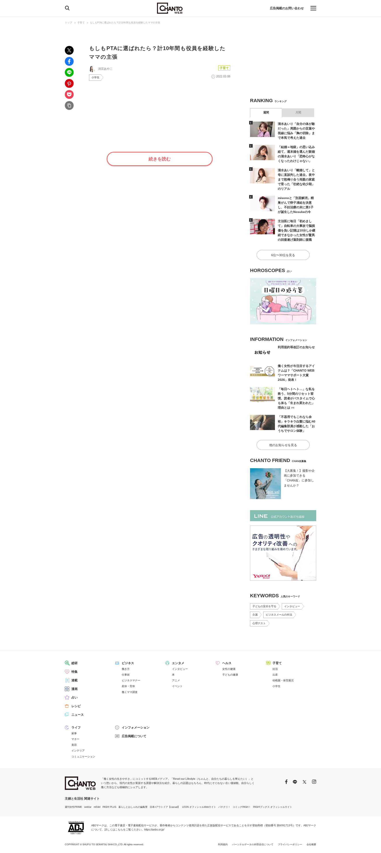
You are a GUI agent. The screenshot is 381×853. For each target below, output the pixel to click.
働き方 (126, 669)
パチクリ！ (224, 807)
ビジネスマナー (131, 680)
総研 (74, 663)
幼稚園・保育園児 (283, 680)
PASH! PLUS (109, 807)
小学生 (95, 77)
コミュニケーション (83, 756)
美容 (74, 744)
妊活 (275, 669)
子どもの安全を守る (264, 606)
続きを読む (160, 158)
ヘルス (227, 663)
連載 (74, 680)
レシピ (76, 706)
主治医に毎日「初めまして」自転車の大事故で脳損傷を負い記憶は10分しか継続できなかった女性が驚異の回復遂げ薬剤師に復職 (296, 230)
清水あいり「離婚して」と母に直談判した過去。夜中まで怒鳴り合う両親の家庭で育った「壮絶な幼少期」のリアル (296, 179)
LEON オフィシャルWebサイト (199, 807)
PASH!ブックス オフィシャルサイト (272, 807)
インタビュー (292, 606)
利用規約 (223, 844)
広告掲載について (134, 736)
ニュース (77, 714)
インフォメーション (135, 727)
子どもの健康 (230, 674)
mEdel (97, 807)
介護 (255, 614)
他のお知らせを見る (283, 445)
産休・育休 (128, 686)
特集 (74, 671)
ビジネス (128, 663)
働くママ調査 (130, 692)
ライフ (76, 727)
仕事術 (126, 674)
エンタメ (178, 663)
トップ (68, 22)
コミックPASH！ (242, 807)
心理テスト (259, 623)
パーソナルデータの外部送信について (252, 844)
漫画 (74, 689)
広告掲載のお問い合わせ (287, 8)
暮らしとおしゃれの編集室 (133, 807)
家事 (74, 733)
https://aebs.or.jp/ (154, 829)
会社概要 (311, 844)
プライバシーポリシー (290, 844)
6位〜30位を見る (283, 255)
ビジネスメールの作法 (279, 614)
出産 (275, 674)
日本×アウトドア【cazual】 (165, 807)
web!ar (88, 807)
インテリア (78, 750)
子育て (81, 22)
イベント (177, 686)
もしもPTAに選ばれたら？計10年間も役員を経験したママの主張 (125, 22)
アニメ (176, 680)
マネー (75, 739)
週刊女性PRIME (73, 807)
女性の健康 (228, 669)
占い (74, 697)
